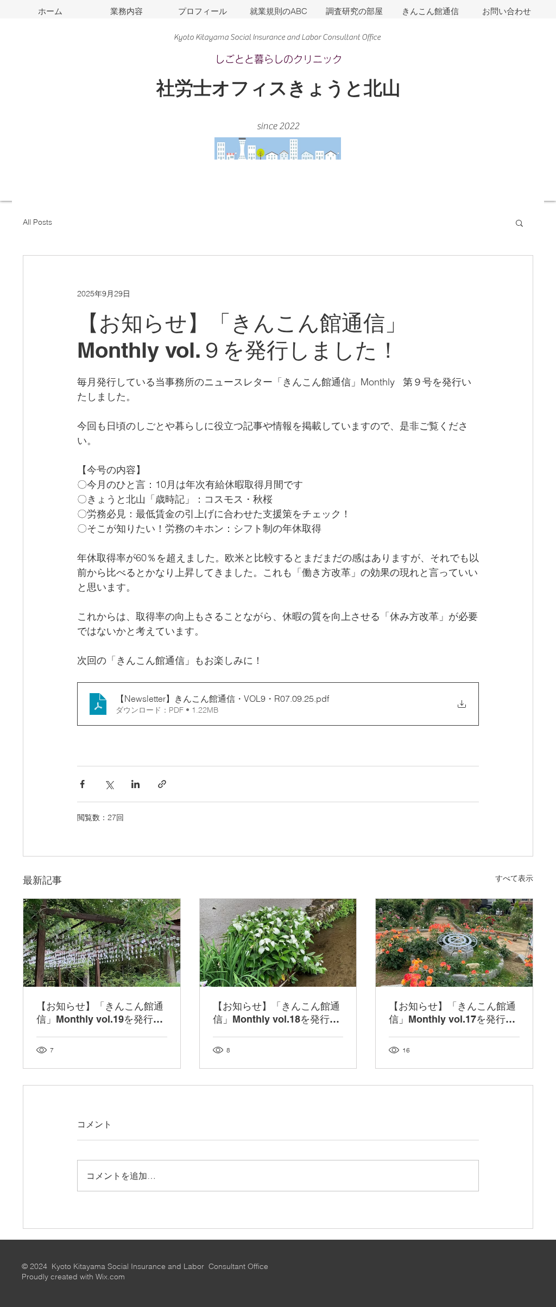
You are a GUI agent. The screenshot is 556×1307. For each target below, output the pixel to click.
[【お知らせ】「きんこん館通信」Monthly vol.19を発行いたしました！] (101, 943)
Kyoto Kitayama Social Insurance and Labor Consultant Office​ (277, 37)
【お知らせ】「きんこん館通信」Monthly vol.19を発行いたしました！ (99, 1013)
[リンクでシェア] (162, 784)
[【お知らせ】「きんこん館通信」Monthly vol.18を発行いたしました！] (278, 943)
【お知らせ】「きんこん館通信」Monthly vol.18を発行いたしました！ (276, 1013)
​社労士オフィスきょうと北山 (278, 88)
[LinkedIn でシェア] (135, 784)
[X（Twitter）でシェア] (109, 784)
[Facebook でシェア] (82, 784)
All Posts (37, 222)
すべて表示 (514, 878)
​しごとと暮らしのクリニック (278, 59)
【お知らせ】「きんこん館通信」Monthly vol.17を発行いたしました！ (452, 1013)
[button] (519, 222)
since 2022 (278, 126)
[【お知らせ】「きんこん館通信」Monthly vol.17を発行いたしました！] (454, 943)
